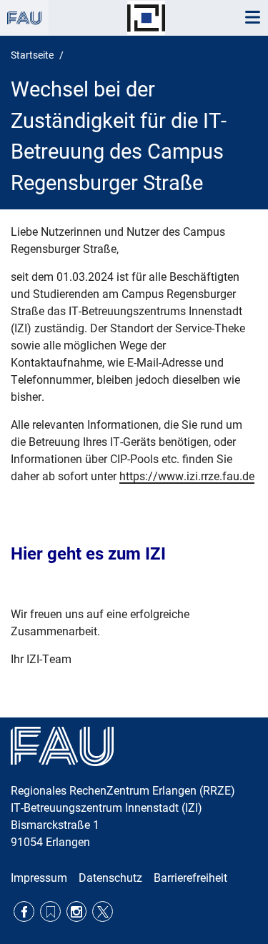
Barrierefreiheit (190, 878)
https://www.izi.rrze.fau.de (186, 476)
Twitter (102, 911)
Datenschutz (110, 878)
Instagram (76, 911)
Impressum (39, 878)
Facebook (24, 911)
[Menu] (252, 18)
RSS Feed (50, 911)
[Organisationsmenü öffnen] (24, 18)
